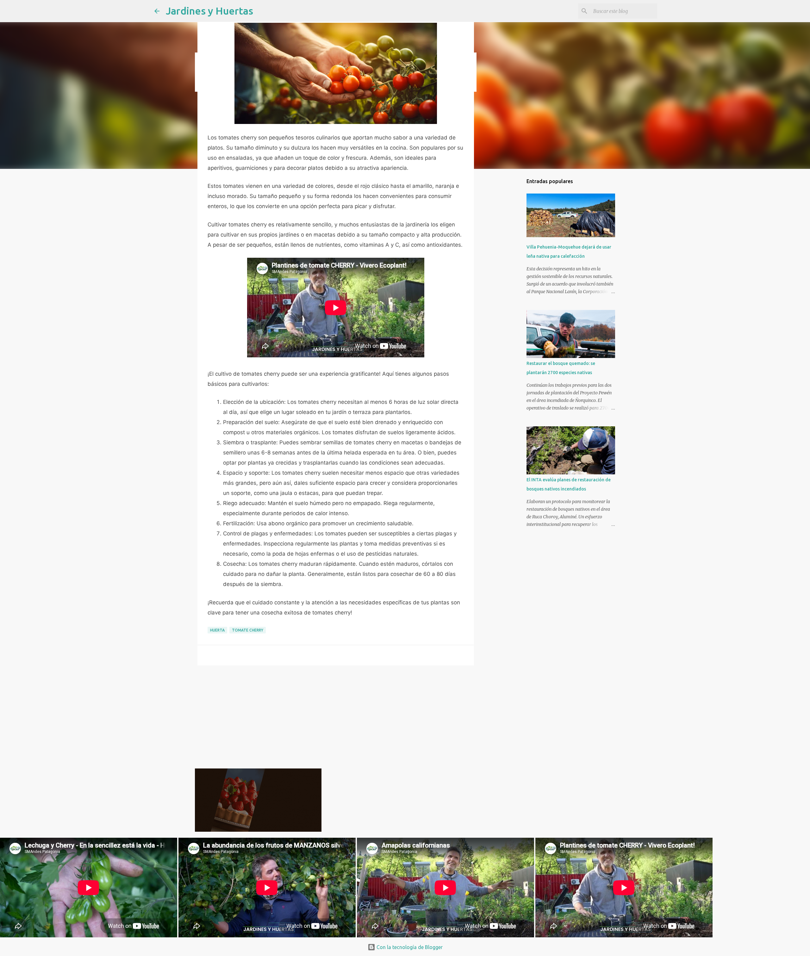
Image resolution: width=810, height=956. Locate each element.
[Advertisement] (336, 719)
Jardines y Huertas (209, 10)
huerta (217, 630)
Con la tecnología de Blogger (409, 947)
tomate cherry (247, 630)
